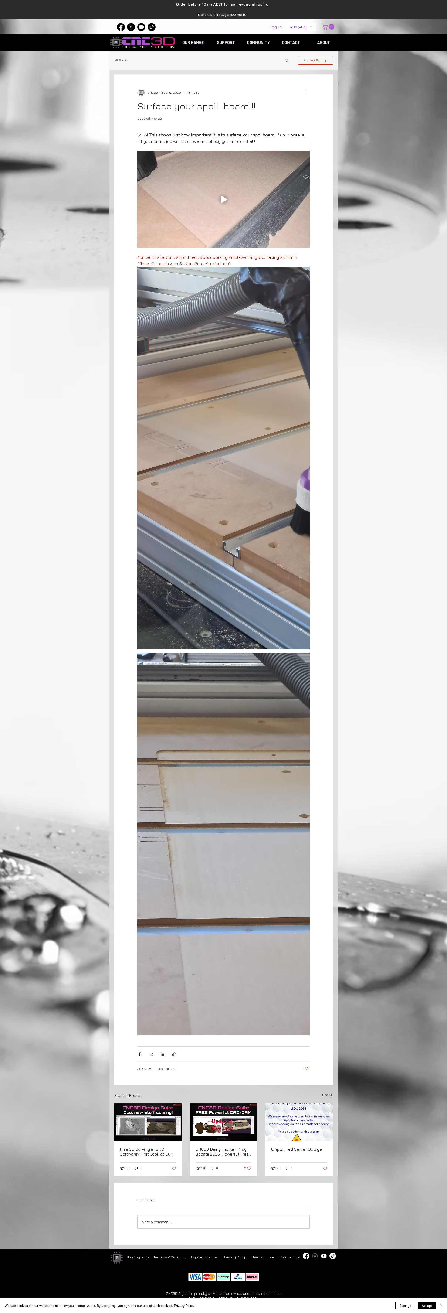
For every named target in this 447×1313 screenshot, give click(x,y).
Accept (427, 1305)
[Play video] (223, 199)
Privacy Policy (184, 1305)
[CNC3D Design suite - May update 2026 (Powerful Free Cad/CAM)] (223, 1122)
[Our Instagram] (315, 1256)
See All (327, 1095)
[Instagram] (131, 27)
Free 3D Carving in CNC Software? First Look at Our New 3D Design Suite (146, 1151)
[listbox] (301, 27)
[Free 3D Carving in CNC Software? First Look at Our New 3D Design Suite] (148, 1122)
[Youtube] (141, 27)
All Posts (121, 60)
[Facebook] (121, 27)
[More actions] (307, 92)
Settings (405, 1305)
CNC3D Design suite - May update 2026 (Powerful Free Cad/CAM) (222, 1151)
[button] (301, 27)
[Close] (441, 1305)
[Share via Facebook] (139, 1054)
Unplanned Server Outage (296, 1149)
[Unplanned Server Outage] (299, 1122)
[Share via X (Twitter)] (151, 1054)
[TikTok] (152, 27)
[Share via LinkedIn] (162, 1054)
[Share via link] (174, 1054)
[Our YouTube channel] (324, 1256)
